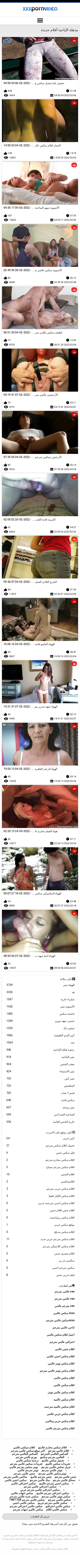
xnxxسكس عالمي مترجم (60, 1320)
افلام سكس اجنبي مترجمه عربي (40, 1203)
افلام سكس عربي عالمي (61, 1413)
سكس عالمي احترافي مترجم (26, 1506)
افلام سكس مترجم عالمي (60, 1428)
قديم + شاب (40, 1092)
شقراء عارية (40, 999)
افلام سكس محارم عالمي (52, 1447)
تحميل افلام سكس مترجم (40, 1145)
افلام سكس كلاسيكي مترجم (40, 1246)
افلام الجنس (40, 1174)
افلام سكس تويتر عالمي (61, 1363)
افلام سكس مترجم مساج (40, 1167)
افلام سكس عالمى (64, 1377)
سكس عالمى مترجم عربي (52, 1502)
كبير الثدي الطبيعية (40, 1035)
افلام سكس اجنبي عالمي (61, 1356)
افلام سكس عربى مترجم (40, 1188)
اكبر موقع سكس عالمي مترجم (28, 1450)
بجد (40, 1042)
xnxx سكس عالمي (64, 1313)
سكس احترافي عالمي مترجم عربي (40, 1489)
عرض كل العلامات (40, 1516)
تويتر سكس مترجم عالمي (23, 1467)
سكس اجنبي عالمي (16, 1480)
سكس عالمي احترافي (57, 1506)
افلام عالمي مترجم (58, 1450)
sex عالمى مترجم (65, 1291)
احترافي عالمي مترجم (62, 1341)
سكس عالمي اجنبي (24, 1502)
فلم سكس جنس (40, 1152)
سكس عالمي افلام (56, 1509)
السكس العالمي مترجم (25, 1453)
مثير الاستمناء (40, 1071)
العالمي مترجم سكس (52, 1457)
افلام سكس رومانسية (40, 1217)
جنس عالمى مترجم (24, 1473)
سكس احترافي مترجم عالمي (52, 1493)
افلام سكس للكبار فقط (40, 1195)
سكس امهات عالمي (22, 1493)
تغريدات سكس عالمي (57, 1463)
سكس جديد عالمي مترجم (24, 1496)
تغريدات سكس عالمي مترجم (26, 1463)
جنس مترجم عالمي (41, 1476)
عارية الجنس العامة (40, 1121)
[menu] (40, 20)
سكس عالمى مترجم (59, 1499)
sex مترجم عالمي (65, 1305)
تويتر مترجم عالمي (28, 1470)
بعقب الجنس (40, 1064)
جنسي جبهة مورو (40, 1020)
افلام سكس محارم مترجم (40, 1159)
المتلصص (40, 1085)
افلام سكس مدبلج (40, 1231)
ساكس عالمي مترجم (15, 1476)
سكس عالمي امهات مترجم (28, 1509)
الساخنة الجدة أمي (40, 1114)
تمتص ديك (40, 1028)
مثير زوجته (40, 1107)
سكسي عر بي (40, 1260)
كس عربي (40, 1138)
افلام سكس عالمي (64, 1385)
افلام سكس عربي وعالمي (60, 1421)
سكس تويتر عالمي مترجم (56, 1496)
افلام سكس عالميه (64, 1399)
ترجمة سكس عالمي (27, 1460)
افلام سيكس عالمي (24, 1447)
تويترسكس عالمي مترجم (52, 1473)
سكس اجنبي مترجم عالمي (54, 1483)
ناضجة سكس (40, 1013)
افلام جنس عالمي (65, 1349)
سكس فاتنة (40, 1100)
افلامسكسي (40, 1181)
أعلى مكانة (66, 979)
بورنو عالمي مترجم (26, 1457)
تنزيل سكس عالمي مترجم (56, 1467)
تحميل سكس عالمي (53, 1460)
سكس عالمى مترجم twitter (27, 1499)
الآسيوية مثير (40, 1006)
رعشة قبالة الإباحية (40, 1049)
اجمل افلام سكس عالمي (61, 1334)
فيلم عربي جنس (40, 1274)
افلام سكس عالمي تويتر (61, 1392)
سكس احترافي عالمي (23, 1483)
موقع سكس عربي (40, 1224)
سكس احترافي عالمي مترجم (40, 1486)
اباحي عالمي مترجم (64, 1327)
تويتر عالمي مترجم (52, 1470)
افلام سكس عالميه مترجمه (59, 1406)
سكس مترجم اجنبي (40, 1267)
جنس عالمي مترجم (65, 1476)
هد (40, 992)
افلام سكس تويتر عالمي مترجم (57, 1370)
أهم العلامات (65, 1285)
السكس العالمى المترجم (54, 1453)
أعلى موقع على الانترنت (59, 1132)
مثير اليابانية (40, 1056)
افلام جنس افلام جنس (40, 1210)
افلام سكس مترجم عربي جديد (40, 1239)
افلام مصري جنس (40, 1253)
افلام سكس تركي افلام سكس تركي (51, 1548)
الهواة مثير (40, 984)
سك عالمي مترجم (40, 1480)
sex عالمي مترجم (65, 1298)
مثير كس (40, 1078)
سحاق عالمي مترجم (64, 1480)
